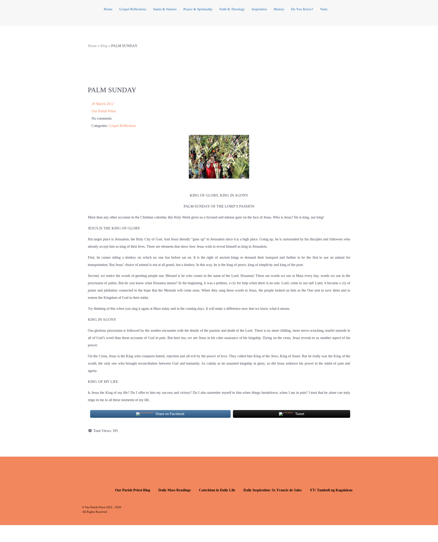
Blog (103, 46)
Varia (323, 9)
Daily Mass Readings (174, 490)
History (279, 9)
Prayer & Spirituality (198, 9)
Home (108, 9)
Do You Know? (302, 9)
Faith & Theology (232, 9)
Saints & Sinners (165, 9)
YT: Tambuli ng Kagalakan (331, 490)
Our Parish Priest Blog (132, 490)
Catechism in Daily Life (217, 490)
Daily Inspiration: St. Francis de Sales (272, 490)
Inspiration (259, 9)
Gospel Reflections (132, 9)
